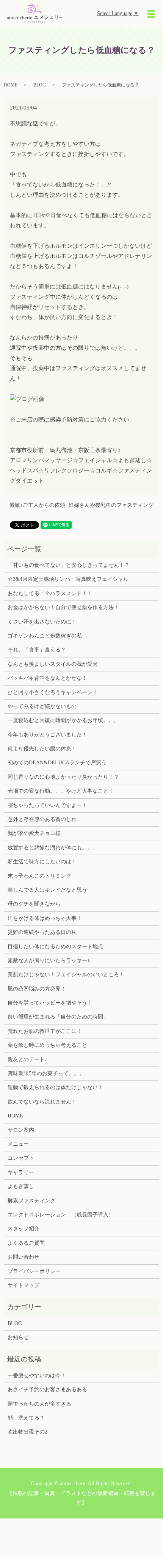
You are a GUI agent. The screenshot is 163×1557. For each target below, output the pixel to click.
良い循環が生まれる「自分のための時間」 (58, 1017)
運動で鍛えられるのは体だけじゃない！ (55, 1087)
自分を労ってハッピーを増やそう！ (50, 1003)
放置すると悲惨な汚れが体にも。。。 (53, 847)
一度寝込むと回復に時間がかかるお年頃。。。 (63, 720)
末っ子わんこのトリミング (39, 876)
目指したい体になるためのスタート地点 (55, 946)
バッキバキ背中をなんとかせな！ (47, 678)
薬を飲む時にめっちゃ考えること (47, 1045)
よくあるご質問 (26, 1243)
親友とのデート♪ (27, 1059)
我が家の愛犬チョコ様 (34, 833)
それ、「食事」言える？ (37, 650)
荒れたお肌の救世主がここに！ (45, 1031)
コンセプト (21, 1158)
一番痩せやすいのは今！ (37, 1375)
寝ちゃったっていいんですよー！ (47, 805)
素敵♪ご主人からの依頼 (37, 505)
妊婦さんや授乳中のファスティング (111, 505)
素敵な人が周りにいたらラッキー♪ (49, 960)
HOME (10, 85)
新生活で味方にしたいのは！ (42, 861)
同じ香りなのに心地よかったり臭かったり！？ (63, 777)
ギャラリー (21, 1172)
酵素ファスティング (31, 1201)
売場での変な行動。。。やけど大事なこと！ (61, 791)
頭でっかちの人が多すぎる (39, 1404)
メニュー (18, 1144)
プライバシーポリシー (34, 1271)
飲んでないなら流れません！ (42, 1102)
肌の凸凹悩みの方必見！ (37, 989)
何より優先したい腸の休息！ (42, 748)
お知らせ (18, 1337)
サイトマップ (23, 1285)
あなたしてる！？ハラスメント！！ (50, 593)
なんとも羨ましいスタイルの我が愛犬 (53, 664)
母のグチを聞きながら (34, 904)
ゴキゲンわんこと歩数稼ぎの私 (45, 636)
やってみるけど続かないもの (42, 706)
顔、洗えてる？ (26, 1418)
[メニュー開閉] (151, 14)
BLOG (39, 85)
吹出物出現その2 (27, 1432)
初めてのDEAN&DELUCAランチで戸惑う (57, 762)
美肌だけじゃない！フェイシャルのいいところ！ (66, 974)
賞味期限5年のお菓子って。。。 (46, 1073)
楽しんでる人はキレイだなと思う (47, 890)
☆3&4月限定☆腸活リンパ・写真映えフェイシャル (68, 579)
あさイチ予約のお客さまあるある (47, 1389)
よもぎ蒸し (21, 1186)
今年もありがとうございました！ (47, 735)
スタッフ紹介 (23, 1228)
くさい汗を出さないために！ (42, 622)
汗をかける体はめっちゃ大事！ (45, 918)
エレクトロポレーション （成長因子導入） (61, 1215)
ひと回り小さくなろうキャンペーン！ (53, 692)
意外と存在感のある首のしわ (42, 819)
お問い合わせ (23, 1257)
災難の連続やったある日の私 (42, 932)
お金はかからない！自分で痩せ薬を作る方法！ (63, 607)
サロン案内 (21, 1130)
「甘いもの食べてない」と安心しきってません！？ (69, 565)
